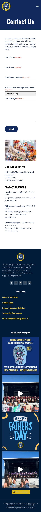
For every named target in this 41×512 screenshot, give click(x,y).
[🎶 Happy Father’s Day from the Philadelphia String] (20, 431)
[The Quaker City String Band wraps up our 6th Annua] (20, 393)
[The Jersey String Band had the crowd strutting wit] (20, 469)
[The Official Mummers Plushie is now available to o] (20, 355)
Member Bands (7, 302)
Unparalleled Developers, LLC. (24, 508)
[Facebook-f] (11, 283)
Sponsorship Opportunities (12, 313)
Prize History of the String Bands (14, 318)
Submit (11, 129)
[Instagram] (16, 283)
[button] (37, 6)
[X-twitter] (25, 283)
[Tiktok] (29, 283)
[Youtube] (20, 283)
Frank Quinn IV (21, 206)
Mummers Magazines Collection (13, 308)
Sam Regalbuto (19, 192)
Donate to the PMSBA (10, 297)
